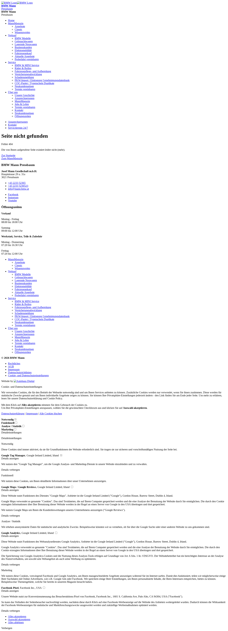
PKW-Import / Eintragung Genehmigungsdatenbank (42, 80)
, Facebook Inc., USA (21, 587)
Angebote (20, 26)
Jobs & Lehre (22, 104)
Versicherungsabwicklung (28, 74)
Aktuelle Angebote (25, 56)
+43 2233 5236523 (18, 185)
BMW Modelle (23, 38)
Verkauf (12, 35)
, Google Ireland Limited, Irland (30, 455)
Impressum (14, 369)
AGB (11, 366)
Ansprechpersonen (24, 98)
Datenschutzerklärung (12, 413)
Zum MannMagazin (11, 158)
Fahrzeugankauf (23, 53)
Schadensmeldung (24, 77)
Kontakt (19, 110)
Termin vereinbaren (25, 89)
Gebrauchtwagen (24, 41)
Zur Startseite (8, 155)
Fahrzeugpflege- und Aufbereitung (33, 71)
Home (11, 20)
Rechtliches (14, 363)
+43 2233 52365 (17, 182)
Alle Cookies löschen (50, 413)
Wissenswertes (22, 32)
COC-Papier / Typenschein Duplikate (34, 83)
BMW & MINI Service (27, 65)
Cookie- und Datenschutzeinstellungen (28, 375)
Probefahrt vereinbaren (27, 59)
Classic (18, 29)
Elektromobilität (23, 50)
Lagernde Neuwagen (26, 44)
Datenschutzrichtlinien (20, 372)
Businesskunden (23, 47)
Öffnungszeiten (23, 116)
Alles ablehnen (16, 622)
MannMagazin (15, 23)
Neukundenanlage (24, 86)
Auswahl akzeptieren (19, 619)
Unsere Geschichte (25, 95)
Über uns (13, 92)
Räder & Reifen (23, 68)
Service (12, 62)
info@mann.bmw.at (18, 188)
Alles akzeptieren (17, 616)
